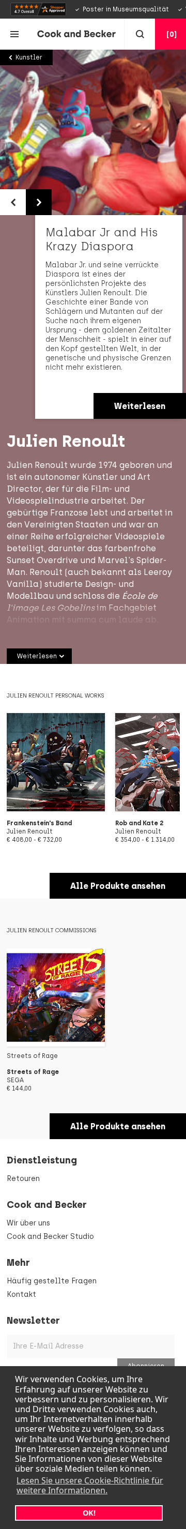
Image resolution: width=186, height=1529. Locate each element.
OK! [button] (89, 1513)
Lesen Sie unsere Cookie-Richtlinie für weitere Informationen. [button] (90, 1485)
